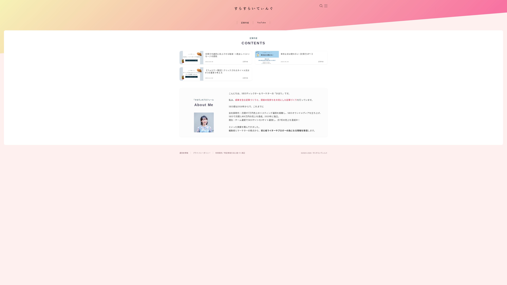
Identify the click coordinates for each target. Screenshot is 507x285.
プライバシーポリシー (202, 153)
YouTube (261, 23)
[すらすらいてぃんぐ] (253, 8)
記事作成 (245, 23)
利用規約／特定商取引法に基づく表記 (230, 153)
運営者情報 (184, 153)
